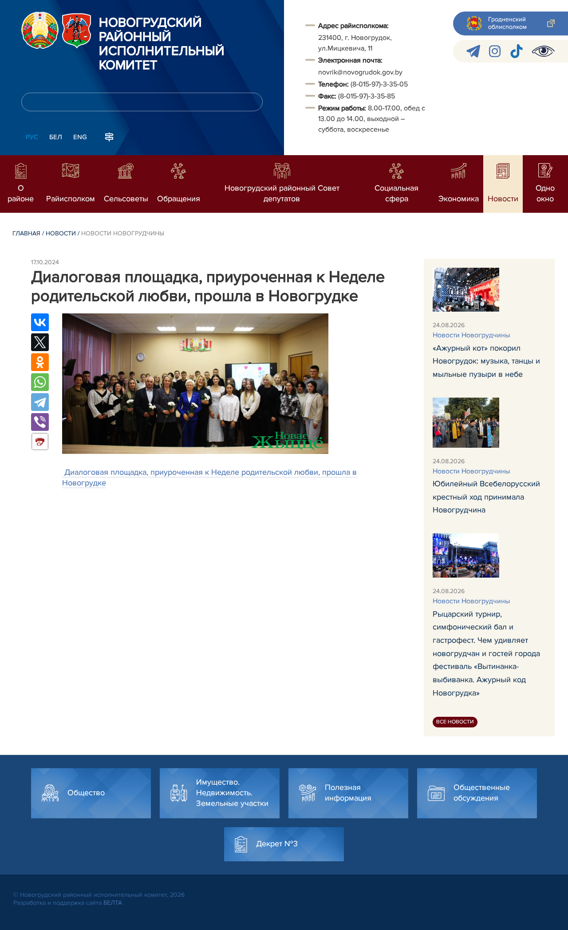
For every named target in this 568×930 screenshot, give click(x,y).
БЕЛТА (112, 903)
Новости (61, 233)
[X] (40, 342)
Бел (55, 137)
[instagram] (495, 51)
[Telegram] (40, 402)
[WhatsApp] (40, 382)
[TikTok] (516, 51)
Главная (26, 233)
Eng (80, 137)
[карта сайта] (109, 136)
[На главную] (40, 30)
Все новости (455, 722)
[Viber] (40, 422)
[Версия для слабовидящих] (543, 51)
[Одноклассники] (40, 362)
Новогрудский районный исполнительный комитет (162, 44)
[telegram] (473, 51)
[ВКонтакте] (40, 322)
